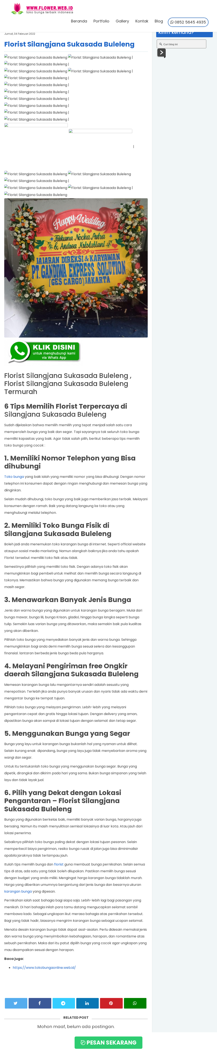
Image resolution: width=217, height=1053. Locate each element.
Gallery (122, 21)
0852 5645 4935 (190, 22)
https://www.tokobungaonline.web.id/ (44, 967)
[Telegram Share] (64, 1003)
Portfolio (101, 21)
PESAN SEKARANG (110, 1042)
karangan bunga (18, 891)
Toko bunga (14, 476)
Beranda (79, 21)
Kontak (141, 21)
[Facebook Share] (40, 1003)
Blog (159, 21)
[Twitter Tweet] (16, 1003)
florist (59, 864)
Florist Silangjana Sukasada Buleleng (69, 44)
